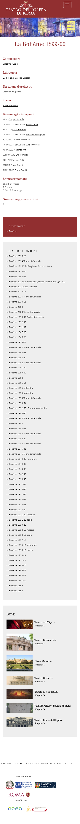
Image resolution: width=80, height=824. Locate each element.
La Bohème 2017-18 (16, 291)
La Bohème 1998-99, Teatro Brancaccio (25, 317)
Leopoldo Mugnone (12, 91)
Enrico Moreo (22, 154)
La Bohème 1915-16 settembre (22, 545)
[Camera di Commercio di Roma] (36, 808)
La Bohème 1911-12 (16, 560)
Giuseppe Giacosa (21, 77)
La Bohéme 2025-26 (16, 256)
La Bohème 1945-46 (16, 448)
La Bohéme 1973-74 (16, 271)
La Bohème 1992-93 (16, 322)
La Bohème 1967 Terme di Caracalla (24, 347)
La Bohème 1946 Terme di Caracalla (24, 443)
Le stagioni (31, 763)
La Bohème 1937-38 (16, 484)
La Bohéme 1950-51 (16, 276)
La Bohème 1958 (15, 377)
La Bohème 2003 (15, 306)
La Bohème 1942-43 (16, 474)
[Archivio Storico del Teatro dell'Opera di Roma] (26, 8)
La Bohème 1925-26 (16, 504)
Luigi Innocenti (33, 144)
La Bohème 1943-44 (16, 469)
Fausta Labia (32, 124)
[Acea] (15, 808)
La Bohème (12, 231)
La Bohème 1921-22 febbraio (21, 514)
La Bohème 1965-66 (16, 352)
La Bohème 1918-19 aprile (19, 534)
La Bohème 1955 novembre (20, 393)
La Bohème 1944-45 (16, 464)
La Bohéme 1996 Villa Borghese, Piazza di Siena (29, 266)
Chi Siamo (6, 763)
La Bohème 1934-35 (16, 489)
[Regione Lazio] (45, 784)
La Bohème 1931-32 (16, 494)
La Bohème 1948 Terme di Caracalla (24, 418)
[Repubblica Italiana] (10, 784)
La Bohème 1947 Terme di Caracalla (24, 433)
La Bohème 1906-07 (16, 570)
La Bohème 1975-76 (16, 342)
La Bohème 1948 (15, 423)
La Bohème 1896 (15, 590)
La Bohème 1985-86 (16, 337)
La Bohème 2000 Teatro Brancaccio (23, 312)
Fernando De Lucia (21, 139)
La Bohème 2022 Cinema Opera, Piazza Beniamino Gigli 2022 (36, 281)
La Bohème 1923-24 (16, 509)
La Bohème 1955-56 (16, 382)
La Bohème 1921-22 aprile (19, 519)
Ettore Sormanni (10, 105)
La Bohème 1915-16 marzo (20, 550)
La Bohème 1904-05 (16, 575)
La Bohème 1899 (15, 585)
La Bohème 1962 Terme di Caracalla (24, 362)
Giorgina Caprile (16, 119)
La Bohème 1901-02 (16, 580)
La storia (18, 763)
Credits (68, 763)
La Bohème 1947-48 (16, 428)
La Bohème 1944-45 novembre (22, 458)
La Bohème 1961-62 (16, 367)
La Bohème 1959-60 (16, 372)
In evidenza (56, 763)
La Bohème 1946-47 (16, 438)
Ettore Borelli (17, 165)
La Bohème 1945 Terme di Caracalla (24, 453)
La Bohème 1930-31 (16, 499)
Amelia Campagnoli (35, 134)
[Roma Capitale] (24, 793)
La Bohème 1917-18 (16, 540)
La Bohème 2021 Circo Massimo (22, 286)
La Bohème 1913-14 (16, 555)
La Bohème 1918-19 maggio (20, 529)
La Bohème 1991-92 (16, 327)
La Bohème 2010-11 (16, 301)
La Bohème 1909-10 (16, 565)
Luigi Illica (7, 77)
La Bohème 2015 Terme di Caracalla (24, 296)
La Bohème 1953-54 (16, 403)
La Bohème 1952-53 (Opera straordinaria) (27, 408)
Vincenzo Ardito (21, 149)
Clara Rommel (19, 129)
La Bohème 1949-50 (16, 413)
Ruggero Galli (17, 160)
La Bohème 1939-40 (16, 479)
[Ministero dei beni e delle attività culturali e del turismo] (24, 784)
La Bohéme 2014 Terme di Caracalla (24, 261)
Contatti (43, 763)
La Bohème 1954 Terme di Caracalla (24, 398)
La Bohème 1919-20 (16, 524)
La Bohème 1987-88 (16, 332)
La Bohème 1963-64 (16, 357)
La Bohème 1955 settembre (20, 388)
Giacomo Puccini (10, 63)
